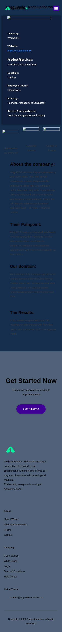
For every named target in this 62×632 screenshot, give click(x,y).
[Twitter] (23, 497)
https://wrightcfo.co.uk (19, 50)
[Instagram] (15, 497)
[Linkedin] (41, 497)
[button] (56, 8)
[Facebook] (6, 497)
